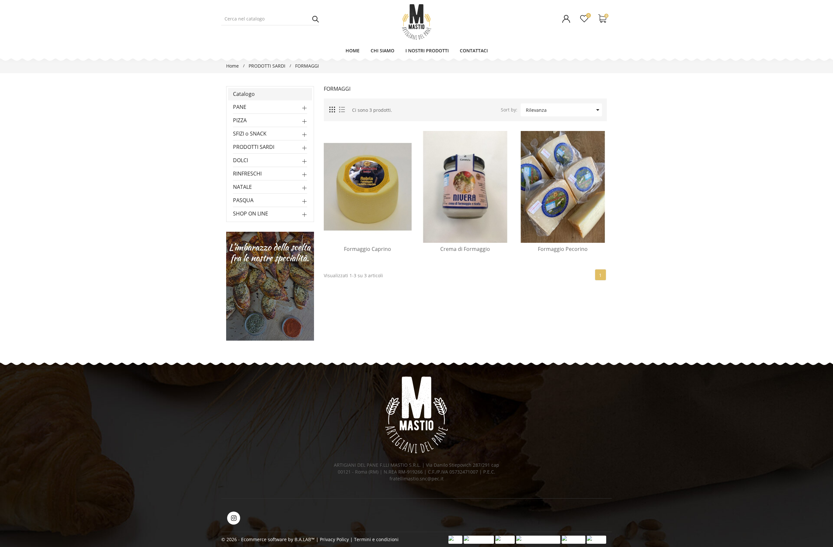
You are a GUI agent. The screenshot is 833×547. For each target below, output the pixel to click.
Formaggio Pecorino (563, 249)
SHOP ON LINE (250, 213)
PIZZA (240, 120)
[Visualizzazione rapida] (367, 236)
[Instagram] (233, 518)
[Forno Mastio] (416, 414)
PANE (239, 107)
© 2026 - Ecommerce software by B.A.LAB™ (268, 539)
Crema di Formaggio (465, 249)
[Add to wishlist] (385, 236)
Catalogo (244, 94)
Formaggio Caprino (367, 249)
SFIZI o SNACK (249, 133)
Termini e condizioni (376, 539)
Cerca (315, 18)
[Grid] (332, 110)
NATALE (242, 186)
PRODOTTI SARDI (253, 146)
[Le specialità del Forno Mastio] (270, 285)
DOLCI (240, 160)
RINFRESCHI (247, 173)
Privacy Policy (334, 539)
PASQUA (243, 200)
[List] (342, 110)
